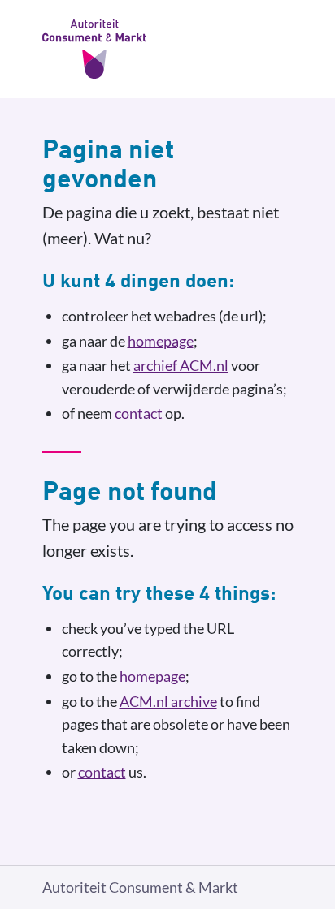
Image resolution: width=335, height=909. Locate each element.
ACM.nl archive (168, 701)
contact (139, 413)
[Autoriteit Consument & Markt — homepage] (168, 49)
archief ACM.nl (180, 365)
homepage (161, 341)
